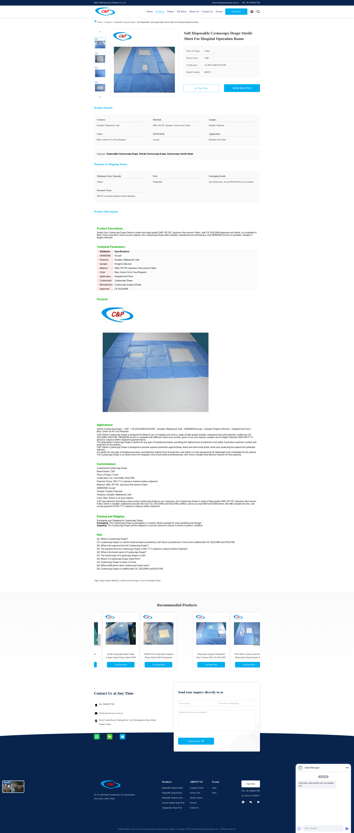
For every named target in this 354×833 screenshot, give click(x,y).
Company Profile (196, 788)
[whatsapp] (100, 739)
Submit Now (194, 741)
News (214, 793)
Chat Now (236, 11)
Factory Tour (195, 793)
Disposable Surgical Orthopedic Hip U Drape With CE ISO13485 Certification (120, 657)
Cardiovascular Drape (129, 580)
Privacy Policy (124, 829)
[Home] (105, 11)
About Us (194, 11)
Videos (170, 11)
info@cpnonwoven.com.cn (111, 713)
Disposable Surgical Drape (124, 22)
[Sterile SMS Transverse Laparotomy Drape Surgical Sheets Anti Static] (195, 630)
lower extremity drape (150, 580)
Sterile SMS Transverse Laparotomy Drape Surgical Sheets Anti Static (196, 657)
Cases (214, 788)
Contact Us (207, 11)
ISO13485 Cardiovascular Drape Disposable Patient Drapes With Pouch (158, 657)
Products (160, 11)
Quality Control (196, 798)
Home (150, 11)
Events (219, 11)
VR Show (182, 11)
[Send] (347, 829)
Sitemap (193, 803)
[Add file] (299, 829)
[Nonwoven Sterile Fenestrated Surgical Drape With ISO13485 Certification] (233, 630)
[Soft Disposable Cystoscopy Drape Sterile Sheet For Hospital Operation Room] (144, 63)
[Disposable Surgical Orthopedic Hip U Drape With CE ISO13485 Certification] (120, 630)
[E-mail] (126, 739)
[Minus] (347, 767)
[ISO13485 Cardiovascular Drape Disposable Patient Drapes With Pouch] (158, 630)
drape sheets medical (109, 580)
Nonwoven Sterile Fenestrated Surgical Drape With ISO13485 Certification (233, 657)
